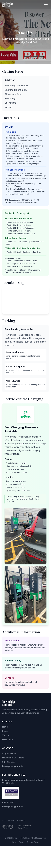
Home (5, 727)
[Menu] (46, 4)
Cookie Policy (33, 842)
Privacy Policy (18, 842)
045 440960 (8, 802)
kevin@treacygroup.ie (12, 766)
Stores (5, 731)
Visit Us (5, 735)
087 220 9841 (8, 762)
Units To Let (7, 739)
